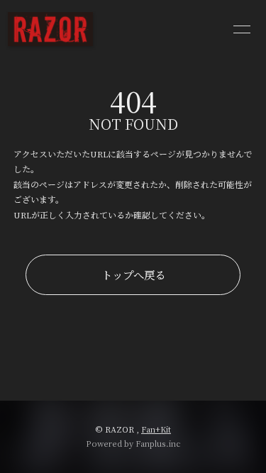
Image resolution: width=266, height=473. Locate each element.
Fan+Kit (156, 429)
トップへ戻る (133, 274)
